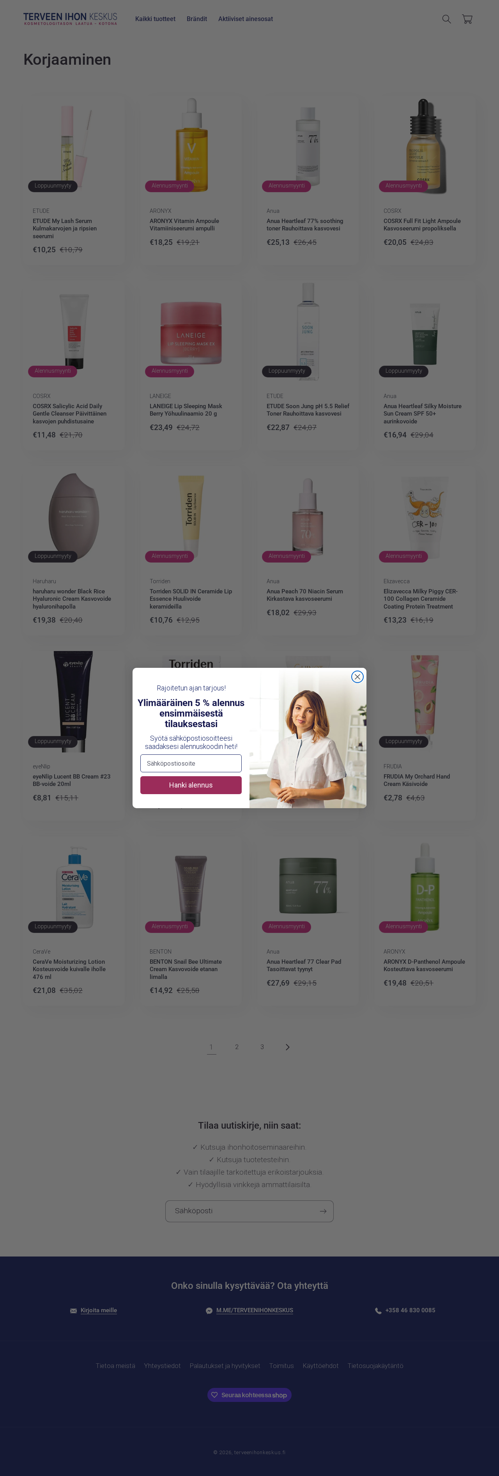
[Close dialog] (357, 677)
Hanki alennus (191, 785)
